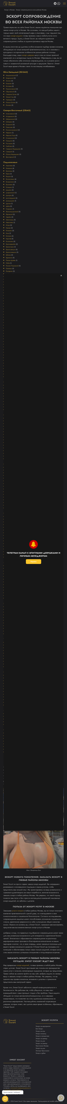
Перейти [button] (33, 562)
